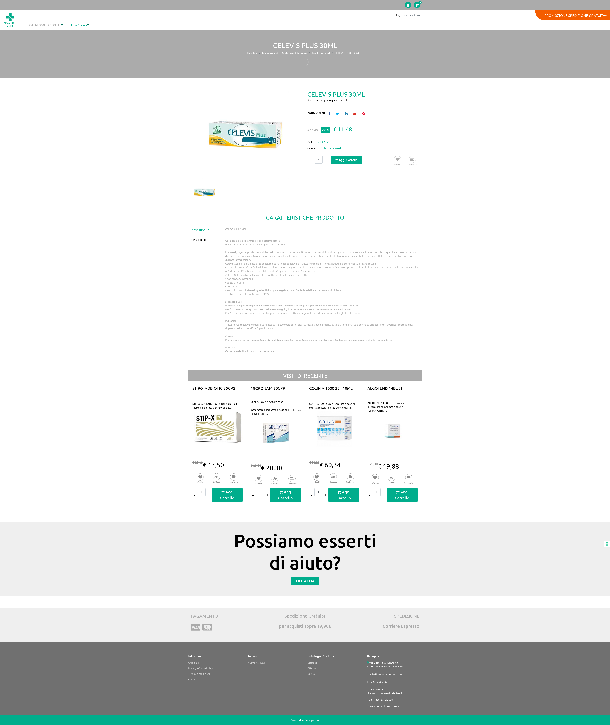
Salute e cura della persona (295, 53)
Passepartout (312, 720)
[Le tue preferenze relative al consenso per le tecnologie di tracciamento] (607, 544)
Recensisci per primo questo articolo (327, 100)
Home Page (252, 53)
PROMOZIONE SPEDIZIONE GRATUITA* (575, 15)
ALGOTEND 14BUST (385, 388)
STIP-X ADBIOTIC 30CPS (213, 388)
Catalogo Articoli (270, 53)
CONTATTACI (305, 580)
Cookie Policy (391, 705)
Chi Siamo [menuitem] (193, 662)
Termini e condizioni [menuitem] (199, 673)
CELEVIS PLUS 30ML (347, 53)
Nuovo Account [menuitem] (256, 662)
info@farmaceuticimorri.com (386, 674)
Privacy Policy (374, 705)
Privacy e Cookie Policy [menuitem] (200, 668)
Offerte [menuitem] (311, 668)
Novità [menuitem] (311, 673)
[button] (398, 15)
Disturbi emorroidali (321, 53)
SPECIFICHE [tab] (199, 239)
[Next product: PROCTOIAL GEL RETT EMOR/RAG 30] (307, 62)
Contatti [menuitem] (192, 679)
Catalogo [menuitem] (312, 662)
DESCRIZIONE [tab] (200, 230)
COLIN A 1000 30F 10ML (331, 388)
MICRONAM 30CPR (268, 388)
